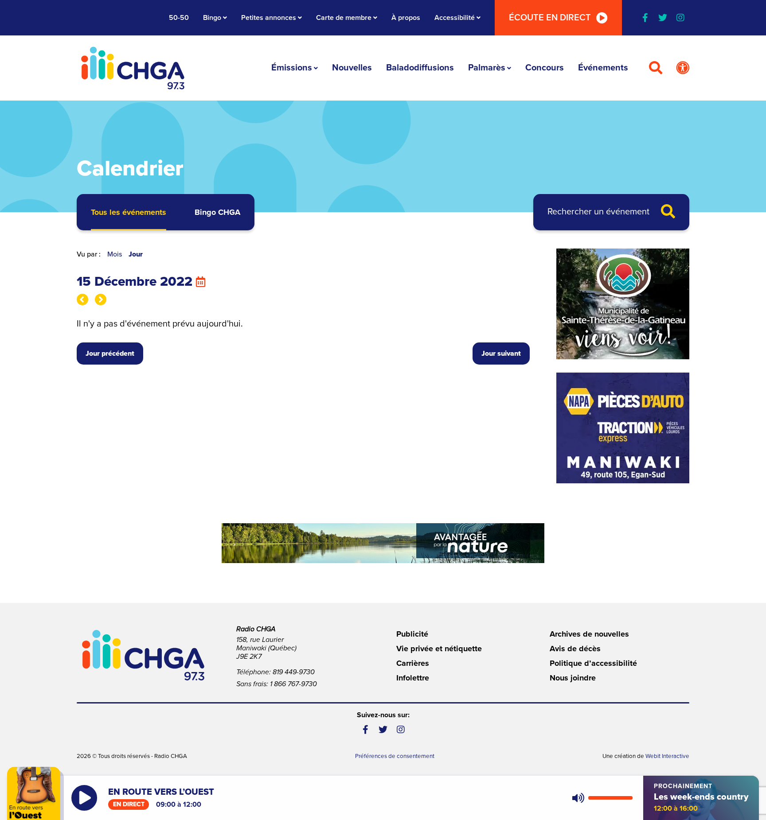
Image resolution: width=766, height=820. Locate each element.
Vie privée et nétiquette (439, 648)
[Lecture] (84, 798)
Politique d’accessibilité (593, 663)
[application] (600, 798)
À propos (405, 17)
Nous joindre (573, 678)
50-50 (179, 17)
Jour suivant (501, 353)
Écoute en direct (550, 17)
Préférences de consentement (394, 756)
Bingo (212, 17)
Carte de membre (343, 17)
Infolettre (412, 678)
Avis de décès (575, 648)
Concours (544, 67)
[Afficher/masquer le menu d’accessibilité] (682, 68)
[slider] (610, 798)
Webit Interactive (667, 756)
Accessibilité (454, 17)
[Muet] (577, 798)
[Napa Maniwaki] (622, 428)
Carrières (412, 663)
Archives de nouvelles (589, 634)
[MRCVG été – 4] (383, 543)
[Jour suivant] (100, 299)
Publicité (412, 634)
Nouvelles (352, 67)
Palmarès (486, 67)
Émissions (291, 67)
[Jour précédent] (82, 299)
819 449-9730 (294, 672)
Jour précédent (110, 353)
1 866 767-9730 (293, 684)
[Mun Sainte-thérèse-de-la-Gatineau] (622, 304)
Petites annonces (268, 17)
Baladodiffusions (420, 67)
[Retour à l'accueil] (133, 68)
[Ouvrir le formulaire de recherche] (655, 68)
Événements (603, 67)
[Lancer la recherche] (668, 212)
